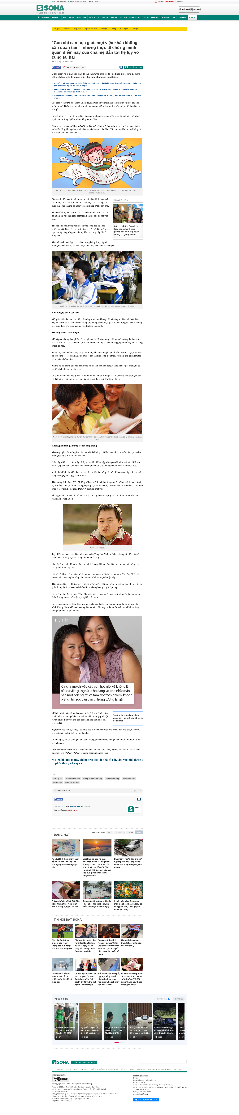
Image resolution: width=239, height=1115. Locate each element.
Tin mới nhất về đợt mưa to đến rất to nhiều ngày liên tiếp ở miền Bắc (62, 977)
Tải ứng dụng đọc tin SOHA (85, 1062)
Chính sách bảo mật (140, 1094)
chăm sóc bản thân (73, 779)
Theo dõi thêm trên (160, 999)
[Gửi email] (121, 67)
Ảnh (175, 1069)
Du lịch (57, 29)
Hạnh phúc (56, 17)
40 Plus (105, 17)
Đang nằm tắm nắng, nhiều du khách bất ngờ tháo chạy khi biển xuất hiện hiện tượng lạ (97, 904)
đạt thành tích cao (72, 783)
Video (169, 1069)
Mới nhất (45, 17)
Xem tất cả (179, 999)
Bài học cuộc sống (108, 29)
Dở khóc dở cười (129, 779)
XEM (139, 832)
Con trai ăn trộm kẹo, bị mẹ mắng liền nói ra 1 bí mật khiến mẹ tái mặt (128, 718)
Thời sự (71, 17)
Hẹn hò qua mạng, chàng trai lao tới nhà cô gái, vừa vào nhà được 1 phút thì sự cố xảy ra (99, 761)
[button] (116, 1042)
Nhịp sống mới (134, 17)
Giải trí (145, 17)
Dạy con (77, 29)
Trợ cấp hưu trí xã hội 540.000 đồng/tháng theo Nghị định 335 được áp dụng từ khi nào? (66, 904)
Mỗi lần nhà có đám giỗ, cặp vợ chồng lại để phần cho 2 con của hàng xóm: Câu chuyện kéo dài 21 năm (109, 979)
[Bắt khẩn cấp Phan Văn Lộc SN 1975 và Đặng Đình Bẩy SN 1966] (66, 1021)
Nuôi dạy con (57, 779)
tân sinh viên (57, 783)
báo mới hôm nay (77, 806)
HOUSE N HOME (60, 1)
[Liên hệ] (139, 799)
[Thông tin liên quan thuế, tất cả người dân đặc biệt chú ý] (132, 931)
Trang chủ (60, 1069)
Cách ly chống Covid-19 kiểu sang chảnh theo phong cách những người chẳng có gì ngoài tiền (127, 230)
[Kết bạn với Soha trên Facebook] (131, 809)
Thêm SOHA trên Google (75, 67)
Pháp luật (155, 17)
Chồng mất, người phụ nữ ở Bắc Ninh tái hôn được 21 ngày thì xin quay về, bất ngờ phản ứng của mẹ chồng (85, 945)
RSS (181, 1069)
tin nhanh (61, 806)
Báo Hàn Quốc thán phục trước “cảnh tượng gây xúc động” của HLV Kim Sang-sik (62, 944)
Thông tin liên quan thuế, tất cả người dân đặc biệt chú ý (131, 943)
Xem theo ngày (98, 832)
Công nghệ (182, 17)
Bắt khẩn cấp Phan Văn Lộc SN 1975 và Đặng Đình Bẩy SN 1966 (65, 1030)
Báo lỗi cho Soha (135, 67)
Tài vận (135, 29)
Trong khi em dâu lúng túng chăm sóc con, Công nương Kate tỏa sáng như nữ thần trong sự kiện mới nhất (97, 96)
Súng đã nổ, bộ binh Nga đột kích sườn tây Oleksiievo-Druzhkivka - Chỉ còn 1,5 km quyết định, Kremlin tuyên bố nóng (108, 947)
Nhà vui (67, 29)
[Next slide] (181, 1022)
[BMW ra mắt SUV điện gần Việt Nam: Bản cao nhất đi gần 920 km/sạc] (164, 1021)
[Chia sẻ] (56, 67)
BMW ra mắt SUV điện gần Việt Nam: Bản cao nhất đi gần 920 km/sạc (164, 1030)
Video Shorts (61, 999)
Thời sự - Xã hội (71, 1069)
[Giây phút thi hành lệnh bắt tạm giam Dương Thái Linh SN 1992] (115, 1021)
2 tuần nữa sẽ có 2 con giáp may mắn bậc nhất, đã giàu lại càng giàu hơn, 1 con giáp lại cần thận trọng (128, 905)
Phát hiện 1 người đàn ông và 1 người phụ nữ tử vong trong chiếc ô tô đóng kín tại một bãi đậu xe (128, 863)
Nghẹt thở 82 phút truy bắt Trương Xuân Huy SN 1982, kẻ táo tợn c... (90, 1030)
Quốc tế (114, 17)
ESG (64, 17)
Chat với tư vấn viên (147, 1100)
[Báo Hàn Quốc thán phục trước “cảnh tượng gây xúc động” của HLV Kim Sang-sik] (62, 931)
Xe (174, 17)
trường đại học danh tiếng (92, 779)
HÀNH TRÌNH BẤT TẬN (78, 1)
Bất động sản (94, 17)
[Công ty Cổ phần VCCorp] (85, 1078)
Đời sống (192, 17)
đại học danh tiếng (112, 779)
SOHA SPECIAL (96, 1)
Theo (97, 791)
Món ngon (124, 29)
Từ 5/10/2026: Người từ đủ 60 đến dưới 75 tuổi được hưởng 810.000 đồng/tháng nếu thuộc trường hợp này (132, 979)
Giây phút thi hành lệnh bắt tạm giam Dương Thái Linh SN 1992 (115, 1030)
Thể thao (123, 17)
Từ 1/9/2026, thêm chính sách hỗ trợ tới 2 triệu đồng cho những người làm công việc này (65, 863)
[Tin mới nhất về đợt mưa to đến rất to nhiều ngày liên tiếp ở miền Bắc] (62, 964)
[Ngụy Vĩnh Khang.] (97, 524)
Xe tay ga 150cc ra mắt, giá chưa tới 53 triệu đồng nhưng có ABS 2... (140, 1030)
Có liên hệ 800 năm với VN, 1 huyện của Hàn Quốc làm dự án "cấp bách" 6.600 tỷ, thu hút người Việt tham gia (85, 979)
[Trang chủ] (50, 9)
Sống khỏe (166, 17)
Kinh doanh (81, 17)
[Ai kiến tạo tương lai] (188, 9)
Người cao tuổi (91, 29)
